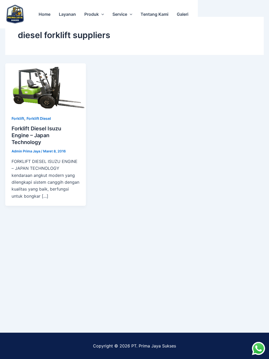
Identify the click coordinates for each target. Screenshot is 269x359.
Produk (91, 14)
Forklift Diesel (39, 118)
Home (44, 14)
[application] (101, 14)
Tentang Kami (154, 14)
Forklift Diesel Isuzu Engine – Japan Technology (36, 135)
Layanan (67, 14)
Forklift (18, 118)
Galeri (182, 14)
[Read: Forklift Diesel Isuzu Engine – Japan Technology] (45, 85)
